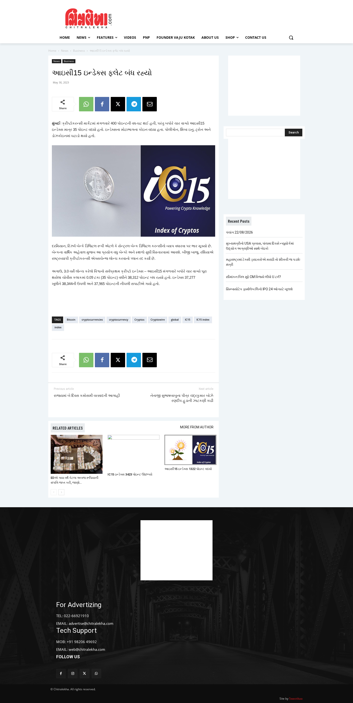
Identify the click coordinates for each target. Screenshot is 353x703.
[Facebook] (102, 104)
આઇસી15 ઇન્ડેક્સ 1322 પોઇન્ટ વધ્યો (188, 469)
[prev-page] (54, 492)
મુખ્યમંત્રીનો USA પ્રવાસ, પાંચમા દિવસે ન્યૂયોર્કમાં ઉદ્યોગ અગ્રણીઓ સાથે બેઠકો (260, 245)
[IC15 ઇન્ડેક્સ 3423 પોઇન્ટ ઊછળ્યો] (133, 453)
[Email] (149, 104)
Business (79, 51)
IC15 (187, 319)
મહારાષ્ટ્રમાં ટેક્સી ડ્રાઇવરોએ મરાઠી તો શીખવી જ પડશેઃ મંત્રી (263, 262)
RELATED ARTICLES (68, 428)
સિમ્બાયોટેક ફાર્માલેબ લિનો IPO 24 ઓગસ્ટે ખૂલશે (259, 289)
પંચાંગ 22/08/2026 (239, 232)
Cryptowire (158, 319)
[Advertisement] (217, 17)
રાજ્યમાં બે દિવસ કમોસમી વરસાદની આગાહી (87, 395)
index (58, 327)
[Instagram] (72, 673)
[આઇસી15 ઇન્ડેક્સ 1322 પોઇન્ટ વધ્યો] (190, 450)
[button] (291, 37)
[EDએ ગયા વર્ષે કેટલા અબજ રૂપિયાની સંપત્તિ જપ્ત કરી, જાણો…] (77, 454)
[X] (118, 104)
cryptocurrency (118, 319)
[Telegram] (134, 104)
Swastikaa (296, 699)
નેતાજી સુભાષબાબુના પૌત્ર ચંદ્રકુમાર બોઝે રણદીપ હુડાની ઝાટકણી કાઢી (181, 398)
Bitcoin (71, 319)
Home (52, 51)
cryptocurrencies (92, 319)
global (175, 319)
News (64, 51)
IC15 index (202, 319)
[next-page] (61, 492)
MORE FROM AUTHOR (196, 427)
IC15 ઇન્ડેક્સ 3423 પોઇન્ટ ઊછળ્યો (130, 474)
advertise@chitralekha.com (91, 623)
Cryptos (139, 319)
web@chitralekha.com (87, 649)
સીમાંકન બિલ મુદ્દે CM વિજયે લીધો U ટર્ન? (253, 277)
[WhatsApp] (86, 104)
